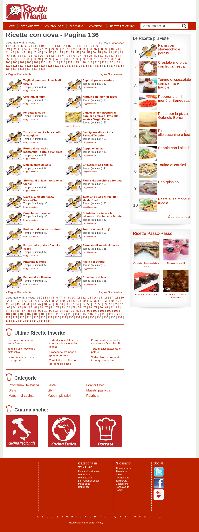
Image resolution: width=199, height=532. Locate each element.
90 (34, 59)
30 (57, 49)
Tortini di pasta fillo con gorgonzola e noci (63, 362)
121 (117, 62)
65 (14, 55)
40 (112, 49)
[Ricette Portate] (106, 446)
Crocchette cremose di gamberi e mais (63, 353)
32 (68, 49)
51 (56, 52)
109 (36, 62)
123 (15, 65)
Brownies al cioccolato (146, 294)
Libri (50, 390)
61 (110, 52)
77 (79, 55)
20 (96, 45)
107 (22, 62)
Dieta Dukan (84, 474)
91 (39, 59)
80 (95, 55)
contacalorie (54, 26)
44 (18, 52)
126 (36, 65)
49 (45, 52)
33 (74, 49)
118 (97, 62)
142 (29, 68)
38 (101, 49)
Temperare (121, 480)
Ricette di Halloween (89, 471)
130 (64, 65)
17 (80, 45)
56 (83, 52)
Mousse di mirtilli (176, 263)
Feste (51, 385)
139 (8, 68)
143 (36, 68)
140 (15, 68)
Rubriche (92, 395)
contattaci (96, 26)
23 (19, 49)
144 (43, 68)
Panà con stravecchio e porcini (169, 49)
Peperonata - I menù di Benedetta (174, 98)
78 (84, 55)
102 (103, 59)
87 (18, 59)
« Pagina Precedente (18, 74)
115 (76, 62)
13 (58, 45)
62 (116, 52)
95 (61, 59)
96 (67, 59)
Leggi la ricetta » (30, 90)
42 (7, 52)
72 (52, 55)
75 (68, 55)
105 (8, 62)
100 (89, 59)
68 (30, 55)
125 (29, 65)
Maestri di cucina (21, 395)
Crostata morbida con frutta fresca (21, 341)
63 (121, 52)
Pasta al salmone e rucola (174, 201)
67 (25, 55)
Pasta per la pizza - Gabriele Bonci (174, 116)
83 (112, 55)
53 (67, 52)
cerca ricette (30, 26)
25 (30, 49)
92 (45, 59)
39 (106, 49)
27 (41, 49)
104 (117, 59)
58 (94, 52)
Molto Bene (84, 484)
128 (50, 65)
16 (74, 45)
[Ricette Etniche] (64, 446)
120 (110, 62)
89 (29, 59)
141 (22, 68)
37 (95, 49)
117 (90, 62)
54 (72, 52)
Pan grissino (168, 182)
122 (8, 65)
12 (52, 45)
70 (41, 55)
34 (79, 49)
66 (19, 55)
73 (57, 55)
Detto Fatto (84, 487)
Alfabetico (118, 42)
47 (34, 52)
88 (23, 59)
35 (84, 49)
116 (83, 62)
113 (63, 62)
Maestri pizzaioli (59, 395)
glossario (76, 26)
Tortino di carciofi (172, 165)
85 (7, 59)
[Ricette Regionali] (22, 446)
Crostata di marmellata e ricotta (146, 265)
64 (8, 55)
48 (39, 52)
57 (88, 52)
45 (23, 52)
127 (43, 65)
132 (78, 65)
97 (72, 59)
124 (22, 65)
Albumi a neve (123, 468)
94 (56, 59)
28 (46, 49)
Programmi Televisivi (24, 385)
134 (92, 65)
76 (74, 55)
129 (57, 65)
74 (63, 55)
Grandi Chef (95, 385)
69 (36, 55)
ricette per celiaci (121, 26)
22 (14, 49)
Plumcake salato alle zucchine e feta (174, 133)
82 (106, 55)
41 (117, 49)
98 (77, 59)
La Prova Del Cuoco (89, 480)
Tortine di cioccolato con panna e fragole (174, 83)
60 (105, 52)
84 (117, 55)
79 (90, 55)
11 (47, 45)
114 (70, 62)
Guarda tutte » (179, 217)
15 (69, 45)
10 (42, 45)
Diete (12, 390)
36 (90, 49)
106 (15, 62)
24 (25, 49)
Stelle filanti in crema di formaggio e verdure (105, 359)
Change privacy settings (118, 522)
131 (71, 65)
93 (50, 59)
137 (113, 65)
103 (110, 59)
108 (29, 62)
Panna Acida (122, 487)
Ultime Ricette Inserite (39, 333)
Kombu (119, 490)
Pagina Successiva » (111, 74)
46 (29, 52)
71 (46, 55)
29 (52, 49)
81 (101, 55)
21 (8, 49)
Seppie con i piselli (173, 148)
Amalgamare (122, 477)
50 (50, 52)
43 (12, 52)
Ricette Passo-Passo (152, 233)
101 (96, 59)
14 (63, 45)
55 (77, 52)
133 (85, 65)
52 (61, 52)
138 (120, 65)
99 (83, 59)
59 (99, 52)
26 (36, 49)
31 (63, 49)
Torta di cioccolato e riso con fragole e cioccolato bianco (64, 343)
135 (99, 65)
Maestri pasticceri (99, 390)
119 (104, 62)
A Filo (119, 474)
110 (43, 62)
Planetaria (121, 471)
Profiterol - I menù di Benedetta (176, 296)
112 (56, 62)
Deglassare (122, 484)
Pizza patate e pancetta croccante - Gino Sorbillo (106, 341)
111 (49, 62)
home (11, 26)
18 (85, 45)
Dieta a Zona (85, 477)
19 (91, 45)
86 (12, 59)
